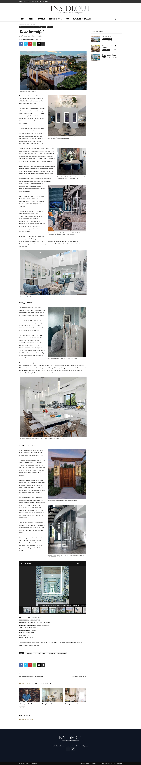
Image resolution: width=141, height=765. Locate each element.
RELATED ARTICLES (26, 684)
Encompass (37, 653)
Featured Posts (106, 50)
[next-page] (23, 707)
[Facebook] (117, 1)
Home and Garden (24, 27)
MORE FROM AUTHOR (43, 684)
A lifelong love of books (26, 704)
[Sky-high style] (95, 39)
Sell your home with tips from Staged (31, 677)
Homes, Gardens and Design (36, 27)
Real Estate (49, 27)
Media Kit (45, 1)
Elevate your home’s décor (72, 704)
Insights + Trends (106, 38)
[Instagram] (120, 1)
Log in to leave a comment (26, 719)
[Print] (43, 44)
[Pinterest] (30, 44)
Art (67, 19)
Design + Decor (55, 19)
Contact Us (22, 1)
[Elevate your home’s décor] (75, 695)
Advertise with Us (31, 1)
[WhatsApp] (34, 44)
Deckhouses (28, 653)
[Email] (39, 44)
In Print (39, 1)
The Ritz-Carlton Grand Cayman (57, 653)
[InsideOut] (70, 10)
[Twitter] (26, 44)
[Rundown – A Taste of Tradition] (95, 48)
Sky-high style (106, 36)
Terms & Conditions (85, 763)
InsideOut (44, 653)
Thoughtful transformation (49, 704)
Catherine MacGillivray (27, 39)
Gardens (41, 19)
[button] (119, 19)
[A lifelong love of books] (29, 695)
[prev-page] (20, 707)
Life (45, 27)
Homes (30, 19)
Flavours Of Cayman (82, 19)
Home (23, 19)
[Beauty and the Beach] (95, 57)
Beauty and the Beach (109, 55)
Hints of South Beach (79, 677)
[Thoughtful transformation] (52, 695)
